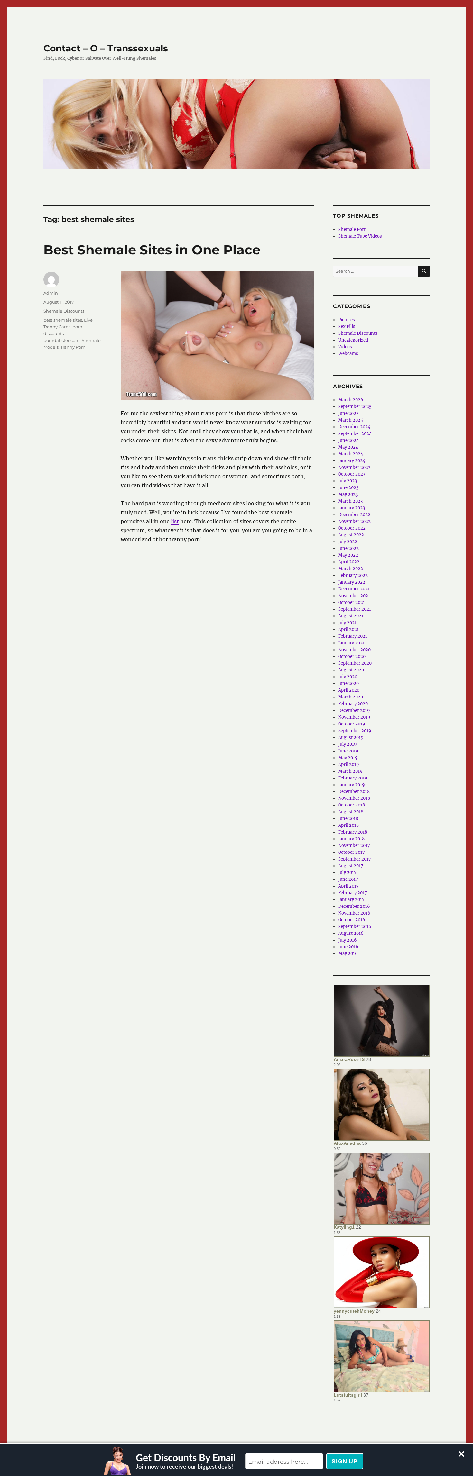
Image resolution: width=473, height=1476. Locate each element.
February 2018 (352, 832)
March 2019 (350, 771)
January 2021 (351, 643)
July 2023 (347, 481)
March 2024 (350, 454)
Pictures (346, 320)
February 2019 (352, 778)
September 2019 (354, 730)
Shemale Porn (352, 229)
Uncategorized (353, 340)
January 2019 (351, 785)
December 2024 (354, 427)
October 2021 (351, 602)
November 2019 (354, 717)
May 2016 (348, 953)
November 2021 (354, 595)
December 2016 (354, 906)
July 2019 (347, 744)
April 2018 (348, 825)
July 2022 (347, 541)
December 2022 (354, 514)
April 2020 (348, 690)
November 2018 (354, 798)
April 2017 (348, 886)
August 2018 (350, 812)
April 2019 (348, 764)
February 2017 (352, 893)
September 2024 (355, 433)
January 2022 (351, 582)
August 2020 (351, 670)
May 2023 (348, 494)
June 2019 (348, 751)
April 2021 (348, 629)
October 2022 (352, 528)
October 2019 (351, 724)
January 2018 (351, 839)
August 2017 (350, 866)
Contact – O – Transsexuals (105, 48)
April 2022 (348, 562)
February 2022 (353, 575)
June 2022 (348, 548)
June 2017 (348, 879)
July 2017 (347, 872)
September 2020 (355, 663)
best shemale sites (62, 320)
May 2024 (348, 447)
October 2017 (351, 852)
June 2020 (348, 683)
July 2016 (347, 940)
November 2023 (354, 467)
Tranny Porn (73, 347)
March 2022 (350, 568)
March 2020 (350, 697)
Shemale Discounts (63, 311)
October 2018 (351, 805)
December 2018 (354, 791)
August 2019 (351, 737)
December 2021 (354, 589)
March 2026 (350, 400)
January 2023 (351, 508)
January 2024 (351, 460)
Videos (345, 347)
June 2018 (348, 818)
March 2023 (350, 501)
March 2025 (350, 420)
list (175, 521)
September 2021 (354, 609)
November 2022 (354, 521)
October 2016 (351, 920)
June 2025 (348, 413)
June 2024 (348, 440)
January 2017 (351, 899)
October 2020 (352, 656)
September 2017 (354, 859)
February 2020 (353, 703)
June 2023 (348, 487)
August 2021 (350, 616)
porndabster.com (61, 340)
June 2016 (348, 947)
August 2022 (351, 535)
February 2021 (352, 636)
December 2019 (354, 710)
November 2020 (354, 649)
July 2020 (347, 676)
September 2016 (354, 926)
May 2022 (348, 555)
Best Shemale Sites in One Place (151, 250)
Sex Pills (346, 326)
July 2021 (347, 622)
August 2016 (351, 933)
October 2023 (351, 474)
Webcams (348, 353)
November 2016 (354, 913)
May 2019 (348, 758)
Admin (50, 293)
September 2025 (355, 406)
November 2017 (354, 845)
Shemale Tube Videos (360, 236)
